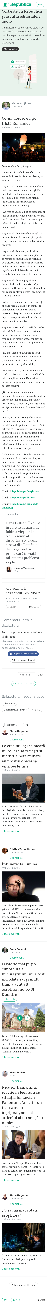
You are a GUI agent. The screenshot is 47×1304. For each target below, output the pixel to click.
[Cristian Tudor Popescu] (5, 851)
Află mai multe (10, 49)
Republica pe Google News (26, 491)
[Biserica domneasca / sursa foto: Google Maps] (23, 1017)
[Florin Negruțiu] (5, 732)
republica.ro (16, 4)
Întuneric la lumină (19, 864)
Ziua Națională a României (15, 710)
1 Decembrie (9, 703)
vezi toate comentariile (23, 683)
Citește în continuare (23, 1285)
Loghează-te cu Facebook (25, 654)
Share (42, 1300)
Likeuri (40, 675)
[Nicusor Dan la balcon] (23, 1237)
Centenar (36, 710)
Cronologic (25, 675)
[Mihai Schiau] (5, 1074)
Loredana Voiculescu (24, 567)
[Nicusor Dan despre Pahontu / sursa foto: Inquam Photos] (23, 1144)
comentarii (17, 857)
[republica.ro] (5, 1300)
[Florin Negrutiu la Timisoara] (23, 788)
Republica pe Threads (23, 497)
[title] (9, 569)
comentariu (17, 739)
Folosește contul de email (23, 660)
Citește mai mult (11, 831)
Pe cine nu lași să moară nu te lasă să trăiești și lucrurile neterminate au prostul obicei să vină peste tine (23, 756)
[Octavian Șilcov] (6, 106)
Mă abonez (34, 607)
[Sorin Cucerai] (5, 950)
